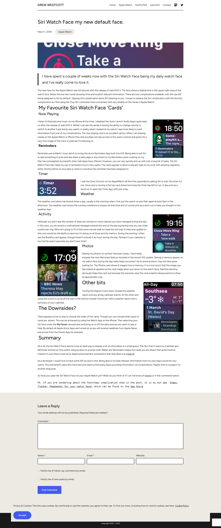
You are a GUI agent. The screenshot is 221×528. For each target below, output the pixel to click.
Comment (44, 421)
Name (42, 455)
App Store (136, 386)
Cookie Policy (182, 505)
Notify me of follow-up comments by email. (63, 470)
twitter (148, 375)
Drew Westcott (51, 5)
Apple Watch (65, 31)
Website (140, 455)
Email (90, 455)
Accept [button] (22, 515)
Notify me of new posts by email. (57, 479)
